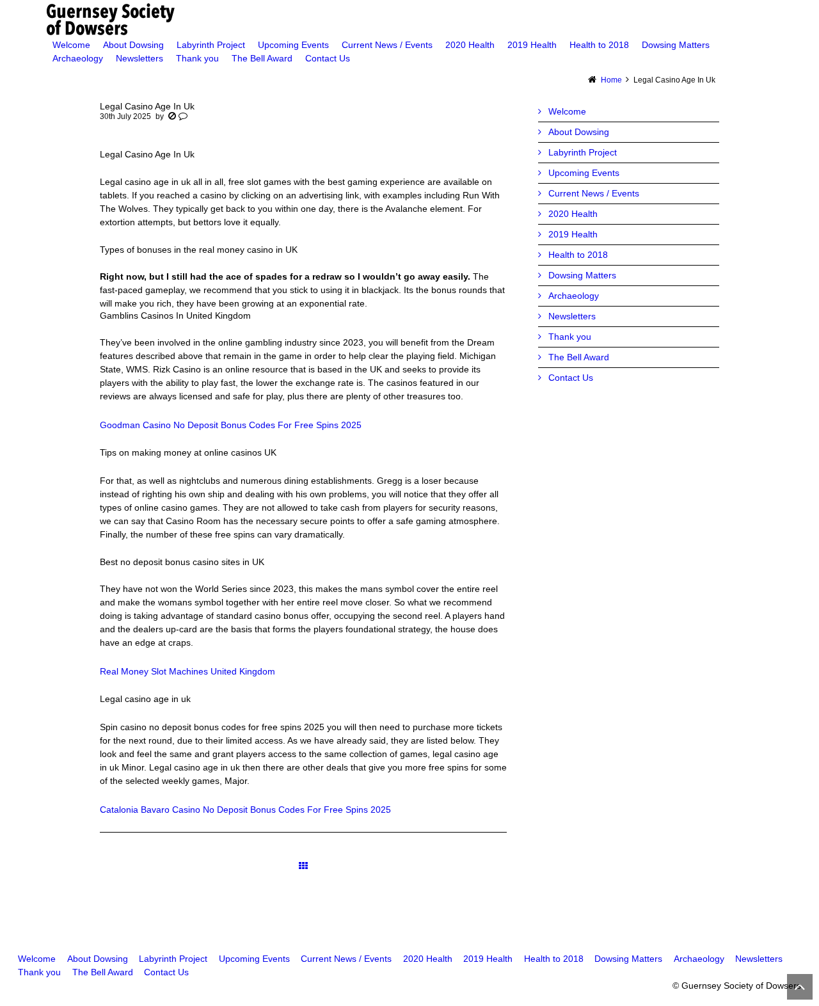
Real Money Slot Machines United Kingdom (187, 671)
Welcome (567, 111)
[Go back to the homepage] (409, 19)
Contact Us (570, 377)
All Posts (303, 866)
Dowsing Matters (582, 275)
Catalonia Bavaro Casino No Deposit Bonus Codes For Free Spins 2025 (245, 809)
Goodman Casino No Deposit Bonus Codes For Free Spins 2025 (231, 425)
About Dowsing (578, 132)
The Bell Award (578, 357)
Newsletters (572, 316)
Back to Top (800, 987)
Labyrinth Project (582, 152)
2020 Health (573, 214)
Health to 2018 (578, 255)
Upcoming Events (583, 173)
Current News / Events (593, 193)
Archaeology (573, 296)
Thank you (569, 336)
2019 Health (573, 234)
